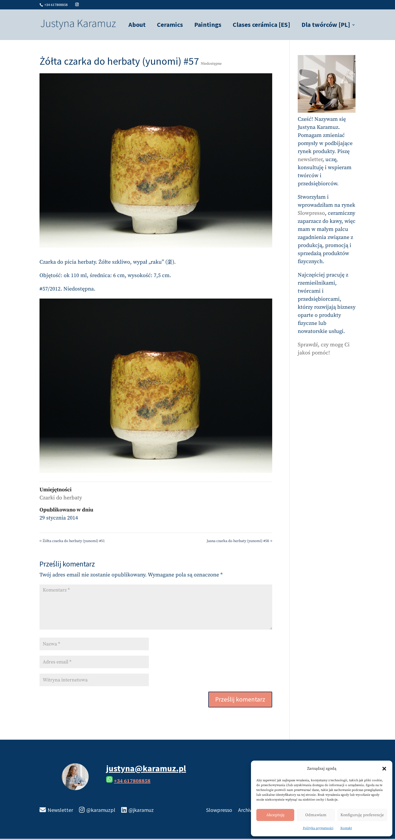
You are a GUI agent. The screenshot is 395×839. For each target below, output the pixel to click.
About (137, 26)
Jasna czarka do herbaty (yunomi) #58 (239, 541)
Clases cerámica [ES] (261, 26)
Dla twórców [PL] (325, 26)
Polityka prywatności (318, 828)
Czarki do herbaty (61, 498)
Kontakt (346, 828)
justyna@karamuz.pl (146, 768)
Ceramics (170, 26)
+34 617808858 (132, 781)
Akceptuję (275, 815)
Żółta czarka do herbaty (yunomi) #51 (72, 541)
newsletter (310, 159)
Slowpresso (311, 213)
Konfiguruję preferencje (362, 815)
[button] (384, 768)
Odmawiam (315, 815)
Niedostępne (211, 63)
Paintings (207, 26)
